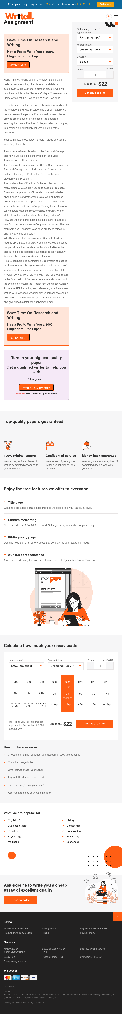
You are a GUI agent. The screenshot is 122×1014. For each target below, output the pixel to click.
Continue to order (94, 723)
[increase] (109, 74)
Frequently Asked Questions (18, 932)
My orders (108, 17)
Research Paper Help (53, 956)
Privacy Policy (49, 928)
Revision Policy (87, 932)
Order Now (105, 4)
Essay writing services (15, 961)
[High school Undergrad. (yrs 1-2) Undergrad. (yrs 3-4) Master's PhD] (66, 666)
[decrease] (80, 74)
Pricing (45, 932)
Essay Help (9, 956)
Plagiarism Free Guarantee (93, 928)
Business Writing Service (92, 948)
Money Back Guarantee (16, 928)
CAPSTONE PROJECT (91, 956)
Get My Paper (18, 65)
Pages (80, 68)
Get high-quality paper (36, 388)
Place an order (20, 900)
